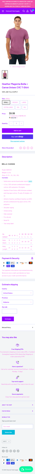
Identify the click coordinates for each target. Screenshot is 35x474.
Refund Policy (6, 327)
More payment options (17, 141)
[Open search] (24, 11)
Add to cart (17, 130)
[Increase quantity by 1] (21, 123)
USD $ (4, 441)
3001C (30, 181)
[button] (21, 117)
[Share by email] (31, 147)
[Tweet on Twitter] (28, 147)
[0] (31, 11)
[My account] (27, 11)
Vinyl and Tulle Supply (10, 92)
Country (4, 289)
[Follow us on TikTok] (18, 451)
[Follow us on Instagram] (10, 451)
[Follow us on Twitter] (7, 451)
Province (5, 298)
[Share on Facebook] (20, 147)
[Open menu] (3, 11)
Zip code (4, 307)
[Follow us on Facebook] (3, 451)
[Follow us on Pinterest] (14, 451)
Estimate (8, 319)
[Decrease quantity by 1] (11, 123)
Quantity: (5, 123)
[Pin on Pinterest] (24, 147)
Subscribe (8, 432)
